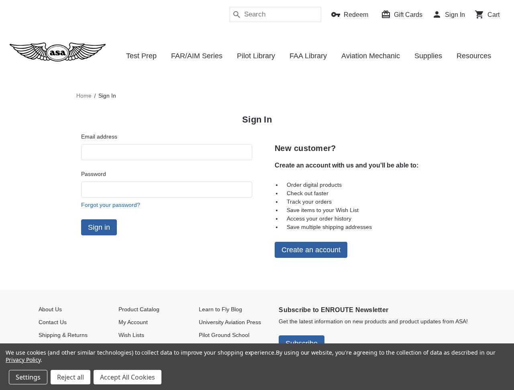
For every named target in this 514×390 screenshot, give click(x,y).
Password (93, 174)
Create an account (311, 250)
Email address (99, 136)
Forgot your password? (110, 205)
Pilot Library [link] (256, 56)
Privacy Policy (23, 359)
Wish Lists (131, 335)
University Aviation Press (230, 322)
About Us (50, 309)
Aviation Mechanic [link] (370, 56)
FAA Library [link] (308, 56)
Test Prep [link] (141, 56)
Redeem (356, 14)
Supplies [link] (428, 56)
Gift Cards (408, 14)
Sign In (455, 14)
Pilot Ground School (224, 335)
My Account (133, 322)
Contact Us (53, 322)
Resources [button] (474, 56)
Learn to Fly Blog (220, 309)
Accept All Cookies (127, 377)
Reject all (70, 377)
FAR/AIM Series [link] (196, 56)
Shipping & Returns (63, 335)
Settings (28, 377)
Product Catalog (138, 309)
